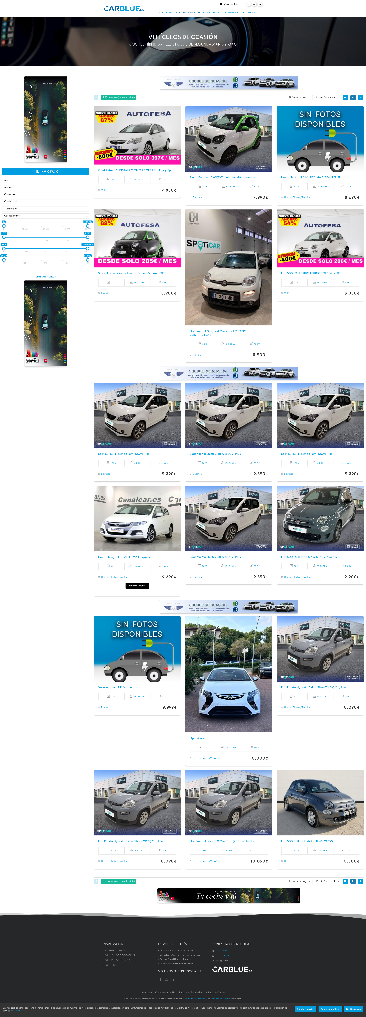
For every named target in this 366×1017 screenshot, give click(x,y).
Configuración (353, 1009)
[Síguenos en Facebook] (248, 4)
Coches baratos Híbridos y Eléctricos (177, 964)
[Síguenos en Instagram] (254, 4)
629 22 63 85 (222, 951)
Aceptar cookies (305, 1009)
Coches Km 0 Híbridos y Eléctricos (176, 959)
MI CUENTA (248, 12)
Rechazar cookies (330, 1009)
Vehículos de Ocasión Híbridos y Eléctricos (180, 955)
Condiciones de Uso (165, 993)
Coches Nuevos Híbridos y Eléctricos (177, 951)
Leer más (15, 1010)
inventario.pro (137, 586)
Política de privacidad (195, 999)
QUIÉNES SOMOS (165, 12)
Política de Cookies (215, 993)
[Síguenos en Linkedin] (260, 4)
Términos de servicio (220, 999)
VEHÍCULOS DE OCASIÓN (188, 12)
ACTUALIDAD (231, 12)
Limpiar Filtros (46, 277)
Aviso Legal (146, 993)
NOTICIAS (111, 965)
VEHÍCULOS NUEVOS (212, 12)
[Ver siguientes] (360, 97)
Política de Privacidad (191, 993)
